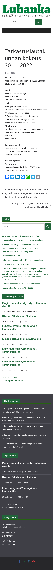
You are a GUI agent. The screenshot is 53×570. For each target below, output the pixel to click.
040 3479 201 (7, 536)
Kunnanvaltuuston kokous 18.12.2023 (17, 288)
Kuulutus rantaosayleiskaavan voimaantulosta (21, 244)
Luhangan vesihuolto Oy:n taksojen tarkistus (20, 236)
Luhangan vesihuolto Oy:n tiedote (16, 264)
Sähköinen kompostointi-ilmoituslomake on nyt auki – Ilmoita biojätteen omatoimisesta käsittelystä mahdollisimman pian (26, 193)
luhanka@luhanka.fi (10, 544)
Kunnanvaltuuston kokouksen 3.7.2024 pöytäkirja (22, 240)
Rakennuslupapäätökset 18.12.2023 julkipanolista (22, 260)
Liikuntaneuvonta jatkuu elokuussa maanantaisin (24, 435)
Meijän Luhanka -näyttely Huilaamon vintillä (24, 305)
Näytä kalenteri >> (9, 377)
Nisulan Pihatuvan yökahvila (19, 316)
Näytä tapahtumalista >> (12, 380)
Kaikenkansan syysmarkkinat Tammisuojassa (19, 350)
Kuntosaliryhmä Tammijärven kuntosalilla (19, 327)
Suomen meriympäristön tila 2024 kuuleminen (21, 283)
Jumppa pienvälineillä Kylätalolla (21, 338)
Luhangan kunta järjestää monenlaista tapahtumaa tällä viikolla (29, 205)
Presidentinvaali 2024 (11, 255)
